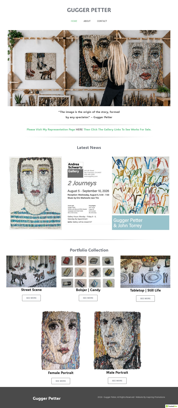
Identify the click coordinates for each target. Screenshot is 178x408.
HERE (79, 129)
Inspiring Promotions (155, 397)
